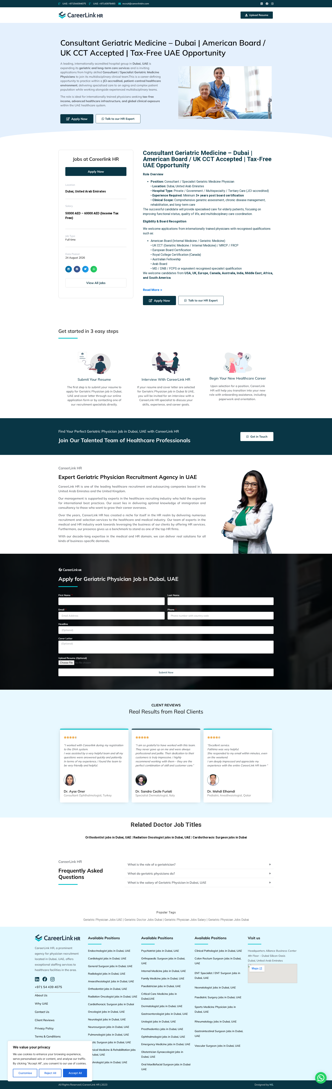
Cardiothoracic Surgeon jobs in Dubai (220, 837)
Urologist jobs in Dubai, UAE (158, 1021)
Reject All (50, 1073)
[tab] (199, 864)
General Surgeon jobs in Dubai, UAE (110, 966)
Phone (171, 610)
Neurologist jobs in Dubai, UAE (107, 1019)
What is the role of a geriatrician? (151, 864)
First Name (64, 595)
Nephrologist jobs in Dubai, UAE (107, 1062)
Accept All (75, 1073)
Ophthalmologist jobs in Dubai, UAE (163, 1036)
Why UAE (41, 1003)
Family (145, 978)
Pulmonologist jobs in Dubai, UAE (108, 1034)
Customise (25, 1073)
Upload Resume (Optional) (72, 658)
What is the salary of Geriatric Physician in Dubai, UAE (167, 882)
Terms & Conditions (48, 1036)
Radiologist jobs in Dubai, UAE (106, 973)
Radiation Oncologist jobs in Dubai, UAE (161, 837)
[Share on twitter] (85, 269)
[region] (50, 1061)
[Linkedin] (261, 3)
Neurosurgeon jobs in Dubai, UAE (108, 1027)
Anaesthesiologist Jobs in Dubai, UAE (111, 981)
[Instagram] (272, 3)
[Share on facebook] (77, 269)
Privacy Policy (44, 1028)
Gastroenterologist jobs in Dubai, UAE (164, 1014)
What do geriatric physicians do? (151, 873)
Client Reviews (44, 1020)
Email (61, 610)
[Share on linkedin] (68, 269)
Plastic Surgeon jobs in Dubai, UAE (109, 1042)
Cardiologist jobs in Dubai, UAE (107, 958)
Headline (63, 624)
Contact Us (42, 1012)
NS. (272, 1084)
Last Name (173, 595)
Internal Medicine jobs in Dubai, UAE (163, 971)
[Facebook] (267, 3)
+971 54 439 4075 (48, 987)
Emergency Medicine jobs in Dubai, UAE (165, 1044)
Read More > (152, 290)
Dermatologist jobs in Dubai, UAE (161, 1006)
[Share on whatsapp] (93, 269)
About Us (41, 995)
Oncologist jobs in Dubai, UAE (106, 1011)
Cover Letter (65, 638)
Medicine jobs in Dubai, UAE (167, 978)
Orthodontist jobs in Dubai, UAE (108, 837)
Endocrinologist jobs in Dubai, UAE (109, 950)
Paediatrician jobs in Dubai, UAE (161, 986)
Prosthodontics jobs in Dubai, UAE (162, 1029)
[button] (257, 15)
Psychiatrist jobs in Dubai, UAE (160, 950)
